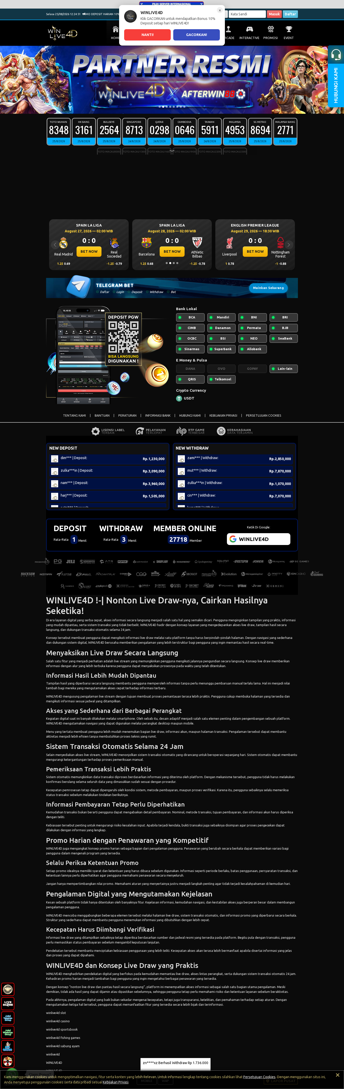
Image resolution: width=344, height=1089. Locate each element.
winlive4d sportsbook (62, 1029)
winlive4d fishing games (63, 1037)
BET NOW (89, 251)
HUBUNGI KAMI (190, 415)
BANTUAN (102, 415)
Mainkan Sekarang (268, 287)
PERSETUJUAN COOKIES (263, 415)
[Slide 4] (170, 106)
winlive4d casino (58, 1021)
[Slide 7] (181, 106)
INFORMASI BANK (157, 415)
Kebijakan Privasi (115, 1082)
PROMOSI (270, 38)
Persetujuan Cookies (259, 1077)
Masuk (274, 14)
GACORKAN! (196, 35)
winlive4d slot (56, 1012)
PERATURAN (127, 415)
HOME (115, 38)
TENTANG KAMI (74, 415)
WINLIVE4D (148, 625)
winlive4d (53, 1054)
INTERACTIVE (249, 38)
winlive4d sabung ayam (63, 1046)
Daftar (290, 14)
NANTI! (148, 35)
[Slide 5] (174, 106)
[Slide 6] (177, 106)
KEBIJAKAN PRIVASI (223, 415)
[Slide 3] (167, 106)
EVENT (289, 38)
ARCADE (228, 38)
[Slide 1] (160, 106)
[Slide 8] (184, 106)
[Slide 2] (163, 106)
